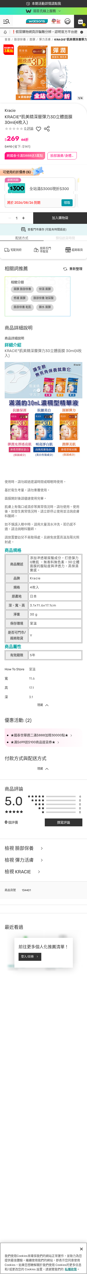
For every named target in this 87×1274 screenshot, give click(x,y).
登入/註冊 (27, 956)
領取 (67, 203)
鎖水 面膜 (45, 307)
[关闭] (81, 1249)
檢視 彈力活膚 (20, 860)
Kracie (10, 110)
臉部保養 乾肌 (22, 307)
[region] (43, 1258)
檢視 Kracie (18, 871)
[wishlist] (38, 128)
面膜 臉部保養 (22, 289)
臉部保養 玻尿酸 (43, 298)
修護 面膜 (20, 298)
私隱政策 (71, 1269)
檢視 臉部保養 (20, 848)
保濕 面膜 (45, 289)
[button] (80, 21)
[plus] (23, 218)
